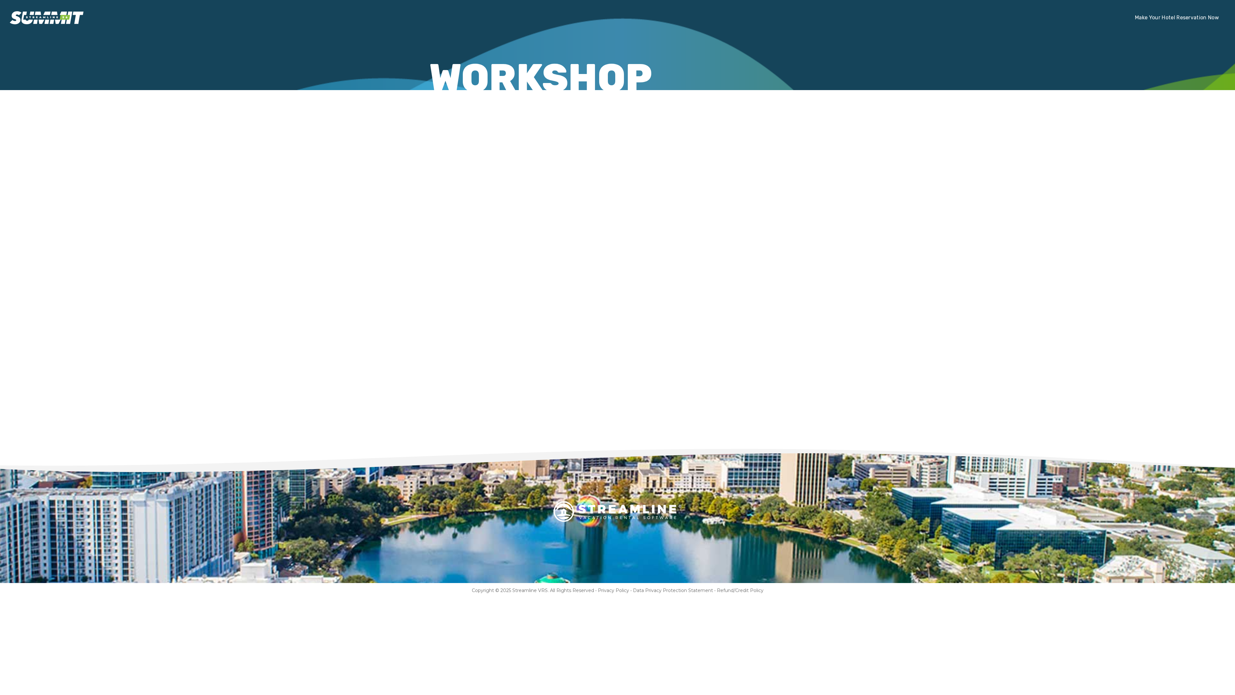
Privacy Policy (613, 590)
